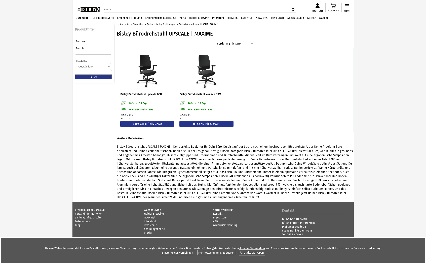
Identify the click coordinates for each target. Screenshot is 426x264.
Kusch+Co (246, 17)
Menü (347, 11)
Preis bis (81, 48)
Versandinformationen (88, 213)
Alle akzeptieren (252, 252)
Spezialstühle (295, 17)
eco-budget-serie (154, 229)
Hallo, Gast (317, 11)
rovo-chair (150, 225)
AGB (215, 221)
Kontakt (217, 213)
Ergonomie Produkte (129, 17)
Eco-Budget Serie (103, 17)
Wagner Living (152, 209)
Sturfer (311, 17)
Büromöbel (82, 17)
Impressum (220, 217)
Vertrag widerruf (223, 209)
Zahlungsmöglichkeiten (89, 217)
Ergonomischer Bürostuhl (90, 209)
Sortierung (223, 43)
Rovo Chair (277, 17)
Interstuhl (218, 17)
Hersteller (81, 61)
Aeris (183, 17)
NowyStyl (149, 217)
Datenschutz (82, 221)
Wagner (323, 17)
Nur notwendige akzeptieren (216, 252)
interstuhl (150, 221)
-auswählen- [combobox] (85, 66)
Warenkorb (333, 10)
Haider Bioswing (199, 17)
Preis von (81, 41)
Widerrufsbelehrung (225, 225)
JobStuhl (232, 17)
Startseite (124, 24)
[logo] (89, 11)
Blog (77, 225)
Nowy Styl (262, 17)
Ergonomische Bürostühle (160, 17)
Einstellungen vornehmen (177, 252)
